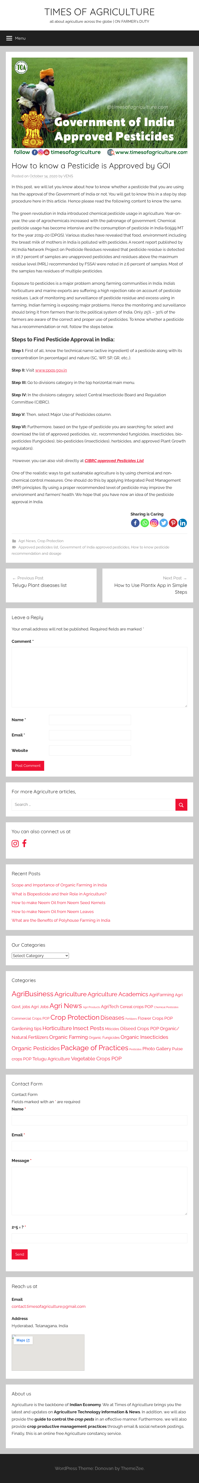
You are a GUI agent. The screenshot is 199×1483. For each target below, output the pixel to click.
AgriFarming (161, 994)
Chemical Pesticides (166, 1007)
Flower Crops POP (155, 1018)
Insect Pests (88, 1028)
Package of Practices (94, 1048)
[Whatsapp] (145, 523)
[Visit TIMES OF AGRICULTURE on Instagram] (15, 845)
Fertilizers (131, 1018)
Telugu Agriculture (51, 1058)
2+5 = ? (19, 1227)
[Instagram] (154, 523)
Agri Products (91, 1007)
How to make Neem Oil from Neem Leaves (53, 911)
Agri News (27, 541)
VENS (68, 176)
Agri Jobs (40, 1006)
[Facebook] (135, 523)
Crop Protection (50, 541)
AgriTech (110, 1006)
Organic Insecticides (144, 1037)
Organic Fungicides (104, 1037)
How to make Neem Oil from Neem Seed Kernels (58, 902)
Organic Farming (68, 1037)
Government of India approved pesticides (94, 547)
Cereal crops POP (136, 1006)
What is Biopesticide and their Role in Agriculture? (59, 893)
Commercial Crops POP (31, 1018)
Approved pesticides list (38, 547)
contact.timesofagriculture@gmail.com (49, 1306)
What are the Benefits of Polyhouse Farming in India (61, 920)
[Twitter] (163, 523)
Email (18, 735)
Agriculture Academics (118, 994)
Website (20, 750)
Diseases (112, 1017)
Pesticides (135, 1049)
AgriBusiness (32, 993)
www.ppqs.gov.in (51, 370)
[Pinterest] (173, 523)
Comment (23, 641)
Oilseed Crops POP (139, 1028)
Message (22, 1160)
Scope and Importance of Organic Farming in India (59, 885)
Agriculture (70, 994)
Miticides (112, 1029)
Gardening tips (26, 1028)
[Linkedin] (182, 523)
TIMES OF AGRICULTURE (99, 12)
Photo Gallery (156, 1048)
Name (19, 719)
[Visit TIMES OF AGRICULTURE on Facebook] (24, 845)
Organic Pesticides (36, 1048)
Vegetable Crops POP (96, 1059)
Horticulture (57, 1028)
